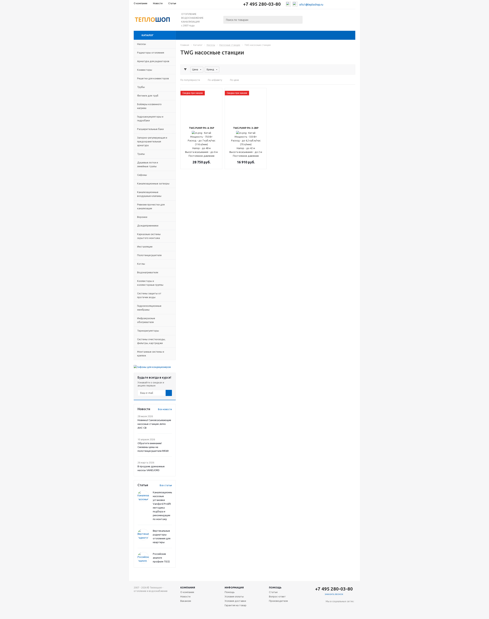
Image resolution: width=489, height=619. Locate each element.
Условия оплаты (234, 596)
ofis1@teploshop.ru (311, 4)
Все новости (165, 409)
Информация (234, 587)
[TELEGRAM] (336, 608)
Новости (185, 596)
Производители (278, 601)
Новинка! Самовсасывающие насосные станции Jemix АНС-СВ (154, 424)
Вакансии (185, 601)
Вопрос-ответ (277, 596)
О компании (187, 592)
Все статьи (166, 485)
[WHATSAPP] (344, 608)
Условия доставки (235, 601)
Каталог (148, 35)
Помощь (275, 587)
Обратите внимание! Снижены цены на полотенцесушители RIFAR (153, 447)
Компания (187, 587)
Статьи (273, 592)
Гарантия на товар (235, 605)
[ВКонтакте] (329, 608)
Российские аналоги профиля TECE (161, 557)
